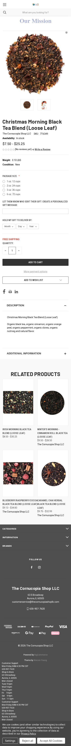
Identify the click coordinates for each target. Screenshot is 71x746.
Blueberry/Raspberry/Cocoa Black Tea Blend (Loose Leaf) (19, 502)
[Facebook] (4, 291)
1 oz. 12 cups (13, 181)
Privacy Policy (28, 733)
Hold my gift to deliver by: (17, 220)
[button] (41, 149)
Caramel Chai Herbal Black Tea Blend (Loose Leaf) (51, 504)
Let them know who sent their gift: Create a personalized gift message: (35, 203)
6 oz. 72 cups (13, 194)
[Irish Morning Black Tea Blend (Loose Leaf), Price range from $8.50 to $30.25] (18, 402)
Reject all (27, 741)
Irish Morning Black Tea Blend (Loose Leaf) (16, 431)
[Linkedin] (16, 291)
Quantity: (8, 243)
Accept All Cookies (51, 741)
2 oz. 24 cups (13, 185)
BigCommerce (41, 655)
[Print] (10, 291)
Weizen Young (40, 660)
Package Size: (10, 176)
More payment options (35, 271)
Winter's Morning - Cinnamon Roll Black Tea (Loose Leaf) (52, 433)
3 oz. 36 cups (13, 190)
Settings (10, 741)
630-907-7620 (37, 608)
